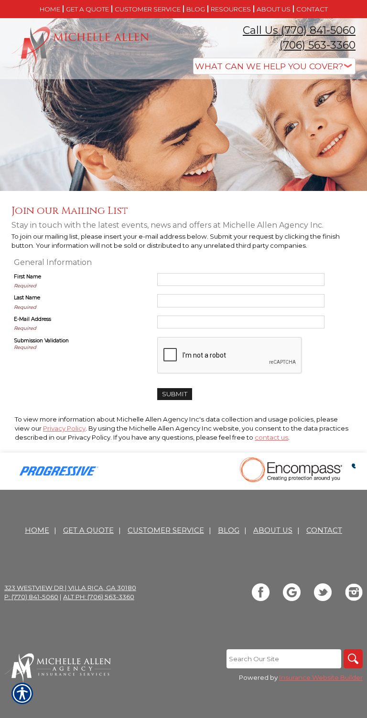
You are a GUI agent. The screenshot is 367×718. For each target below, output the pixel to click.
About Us (272, 530)
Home (37, 530)
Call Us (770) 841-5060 (299, 30)
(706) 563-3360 (318, 45)
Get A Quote (88, 530)
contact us (271, 437)
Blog (228, 530)
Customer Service (166, 530)
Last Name (27, 298)
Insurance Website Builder (321, 677)
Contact (324, 530)
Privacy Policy (64, 428)
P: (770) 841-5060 (31, 597)
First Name (27, 277)
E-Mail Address (32, 319)
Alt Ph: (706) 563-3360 (98, 597)
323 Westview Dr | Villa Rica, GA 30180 (70, 587)
